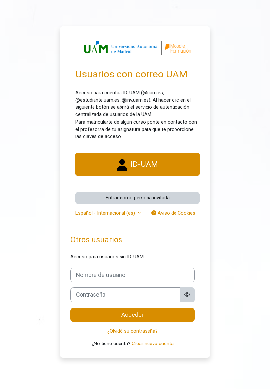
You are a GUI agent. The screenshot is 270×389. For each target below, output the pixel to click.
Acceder (133, 315)
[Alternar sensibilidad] (187, 294)
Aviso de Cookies (175, 213)
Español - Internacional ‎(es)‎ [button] (105, 213)
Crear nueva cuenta (153, 343)
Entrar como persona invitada (138, 198)
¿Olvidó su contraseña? (132, 331)
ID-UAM (143, 164)
